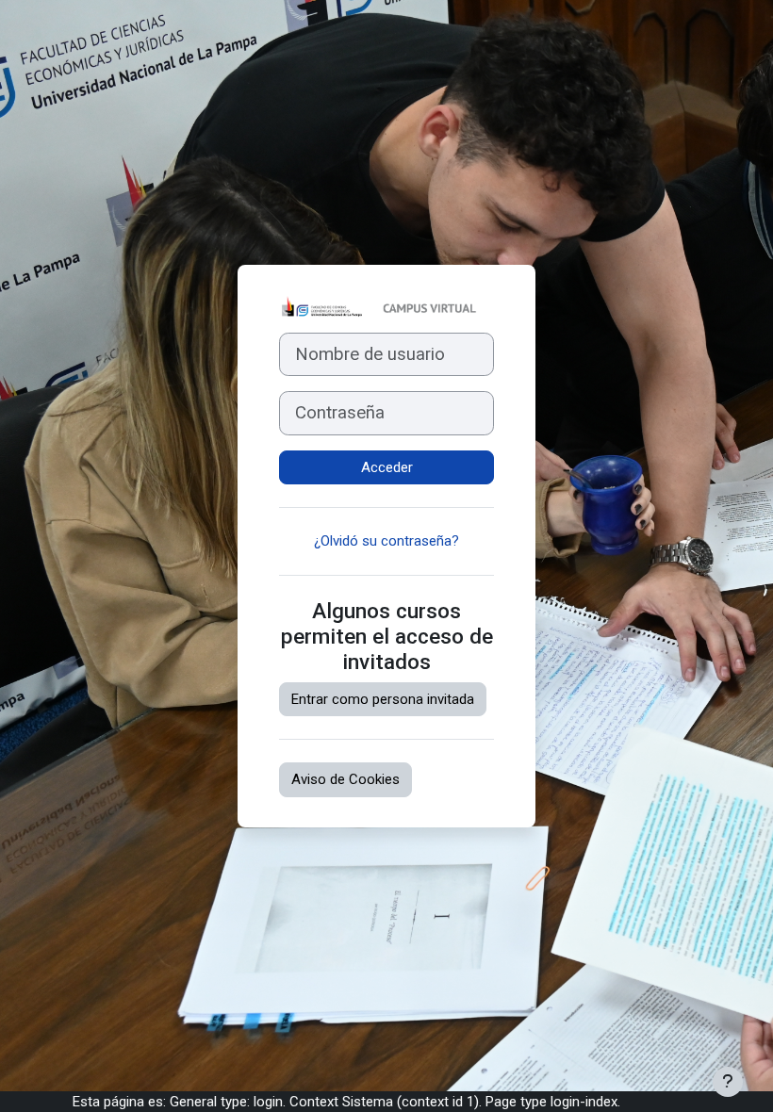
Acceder (387, 467)
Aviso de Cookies (345, 779)
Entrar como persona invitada (382, 699)
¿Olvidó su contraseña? (386, 540)
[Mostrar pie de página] (728, 1082)
